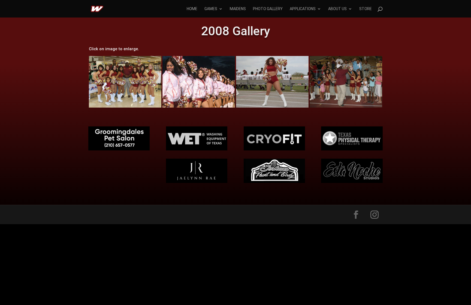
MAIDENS (238, 9)
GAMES (210, 9)
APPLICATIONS (303, 9)
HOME (192, 9)
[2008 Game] (198, 107)
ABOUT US (337, 9)
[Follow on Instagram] (374, 214)
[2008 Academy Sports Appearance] (125, 107)
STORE (365, 9)
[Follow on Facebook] (356, 214)
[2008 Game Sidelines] (272, 107)
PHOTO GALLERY (268, 9)
